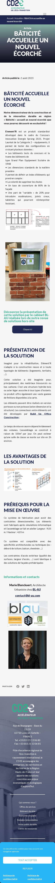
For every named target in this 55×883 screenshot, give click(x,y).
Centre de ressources (27, 828)
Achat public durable (27, 824)
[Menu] (44, 14)
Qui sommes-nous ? (27, 802)
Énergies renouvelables (27, 820)
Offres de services (28, 807)
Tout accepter (27, 860)
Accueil (10, 18)
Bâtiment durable (27, 811)
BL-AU (37, 589)
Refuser (28, 868)
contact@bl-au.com (27, 595)
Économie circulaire (27, 815)
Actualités (19, 18)
